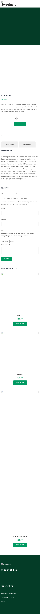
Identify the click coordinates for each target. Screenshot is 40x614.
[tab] (9, 144)
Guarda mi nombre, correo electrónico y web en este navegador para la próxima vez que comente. (17, 234)
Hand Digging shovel (20, 536)
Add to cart (20, 124)
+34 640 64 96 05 (9, 597)
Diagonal (20, 374)
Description (10, 144)
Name (3, 208)
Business (9, 136)
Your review (5, 245)
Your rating (5, 241)
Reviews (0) (27, 144)
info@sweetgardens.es (11, 593)
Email (3, 220)
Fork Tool (20, 315)
